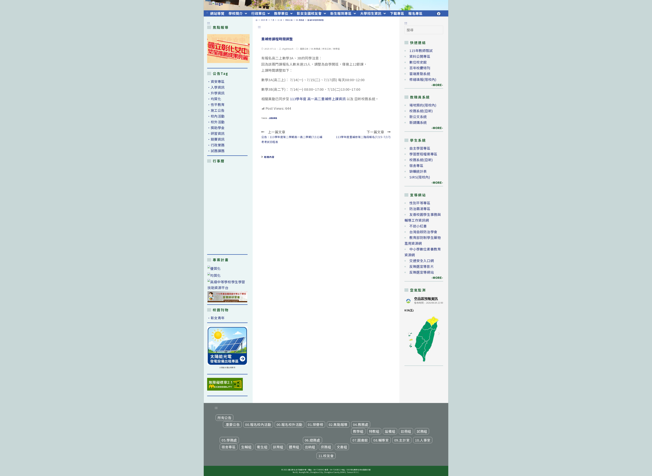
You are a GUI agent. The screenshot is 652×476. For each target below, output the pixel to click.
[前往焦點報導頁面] (228, 48)
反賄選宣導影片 (421, 266)
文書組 (342, 446)
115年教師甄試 (421, 50)
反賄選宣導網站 (421, 272)
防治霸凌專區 (419, 208)
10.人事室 (422, 440)
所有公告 (326, 48)
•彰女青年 (216, 317)
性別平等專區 (419, 202)
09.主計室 (402, 440)
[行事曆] (227, 208)
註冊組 (406, 431)
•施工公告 (216, 110)
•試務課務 (216, 150)
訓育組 (278, 446)
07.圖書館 (360, 440)
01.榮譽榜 (315, 424)
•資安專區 (216, 81)
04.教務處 (315, 48)
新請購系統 (418, 122)
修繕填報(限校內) (422, 79)
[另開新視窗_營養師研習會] (227, 296)
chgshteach (288, 48)
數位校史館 (418, 62)
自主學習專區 (419, 148)
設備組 (390, 431)
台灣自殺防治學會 (423, 231)
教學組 (336, 48)
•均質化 (214, 98)
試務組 (422, 431)
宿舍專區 (416, 165)
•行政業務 (216, 144)
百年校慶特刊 (419, 67)
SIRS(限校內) (419, 177)
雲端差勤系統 (419, 73)
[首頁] (257, 20)
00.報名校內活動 (258, 424)
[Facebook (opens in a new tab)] (438, 14)
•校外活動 (216, 121)
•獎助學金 (216, 127)
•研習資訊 (216, 133)
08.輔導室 (381, 440)
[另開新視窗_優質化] (227, 268)
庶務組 (326, 446)
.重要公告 (304, 48)
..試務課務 (272, 118)
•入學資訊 (216, 87)
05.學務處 (229, 440)
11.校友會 (326, 455)
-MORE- (435, 85)
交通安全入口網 (421, 260)
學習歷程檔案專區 (423, 153)
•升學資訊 (216, 93)
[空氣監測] (423, 329)
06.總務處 (312, 440)
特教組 (374, 431)
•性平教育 (216, 104)
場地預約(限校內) (422, 105)
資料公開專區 (419, 56)
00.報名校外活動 (289, 424)
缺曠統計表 (418, 171)
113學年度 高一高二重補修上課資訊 (318, 98)
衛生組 (262, 446)
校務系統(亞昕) (421, 110)
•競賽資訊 (216, 139)
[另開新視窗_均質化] (227, 275)
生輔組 (246, 446)
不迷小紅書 (418, 225)
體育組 (294, 446)
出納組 (310, 446)
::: (210, 3)
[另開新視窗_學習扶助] (227, 285)
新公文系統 (418, 116)
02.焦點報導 (338, 424)
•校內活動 (216, 116)
